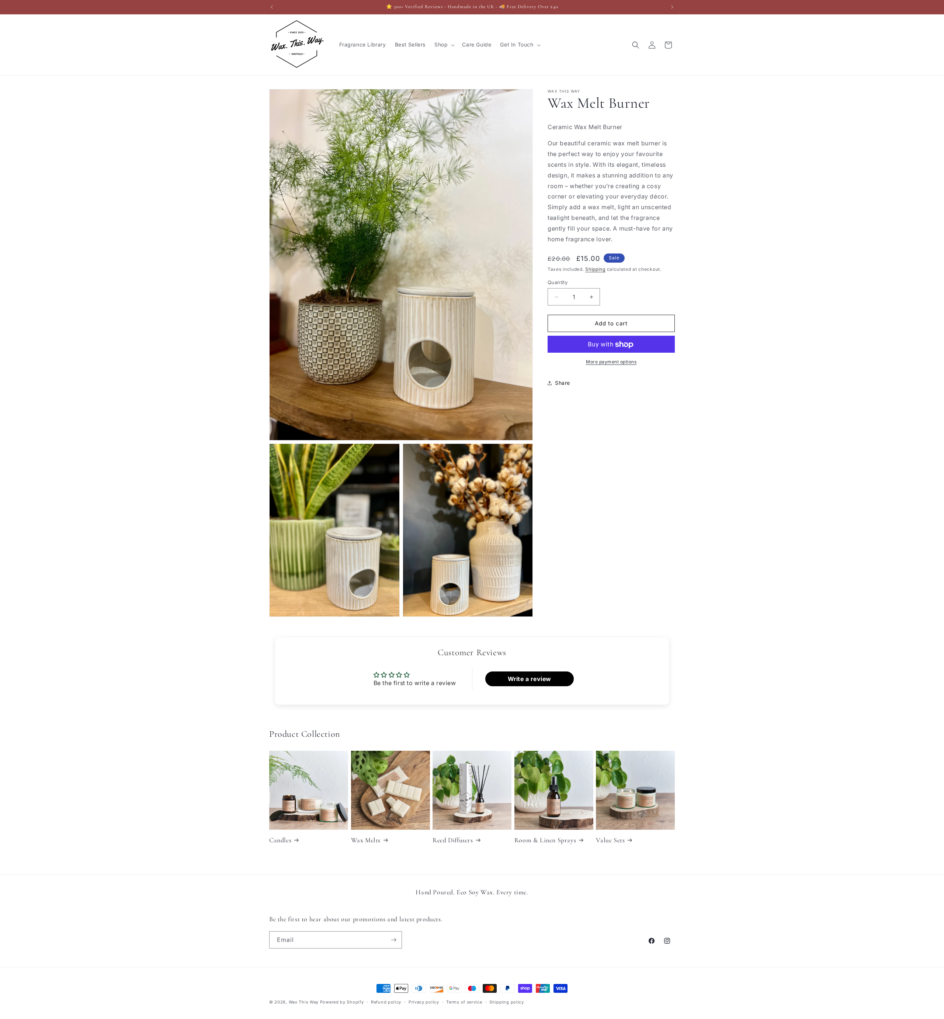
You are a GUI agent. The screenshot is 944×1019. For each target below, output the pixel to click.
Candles (280, 840)
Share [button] (562, 383)
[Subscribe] (393, 940)
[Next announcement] (672, 7)
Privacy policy (424, 1002)
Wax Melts (366, 840)
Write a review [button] (529, 679)
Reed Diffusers (453, 840)
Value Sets (610, 840)
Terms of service (464, 1002)
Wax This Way (304, 1002)
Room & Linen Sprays (545, 840)
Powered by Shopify (342, 1002)
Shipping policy (506, 1002)
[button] (444, 44)
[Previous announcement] (272, 7)
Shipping (595, 269)
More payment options (611, 362)
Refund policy (386, 1002)
